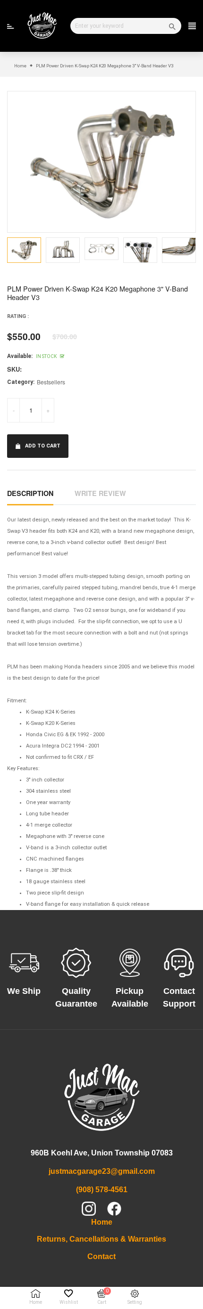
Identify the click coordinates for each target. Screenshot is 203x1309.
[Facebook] (114, 1209)
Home (101, 1222)
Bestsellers (51, 382)
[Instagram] (89, 1209)
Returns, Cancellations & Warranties (101, 1239)
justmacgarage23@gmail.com (102, 1171)
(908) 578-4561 (101, 1190)
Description (30, 493)
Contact (101, 1256)
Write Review (100, 493)
